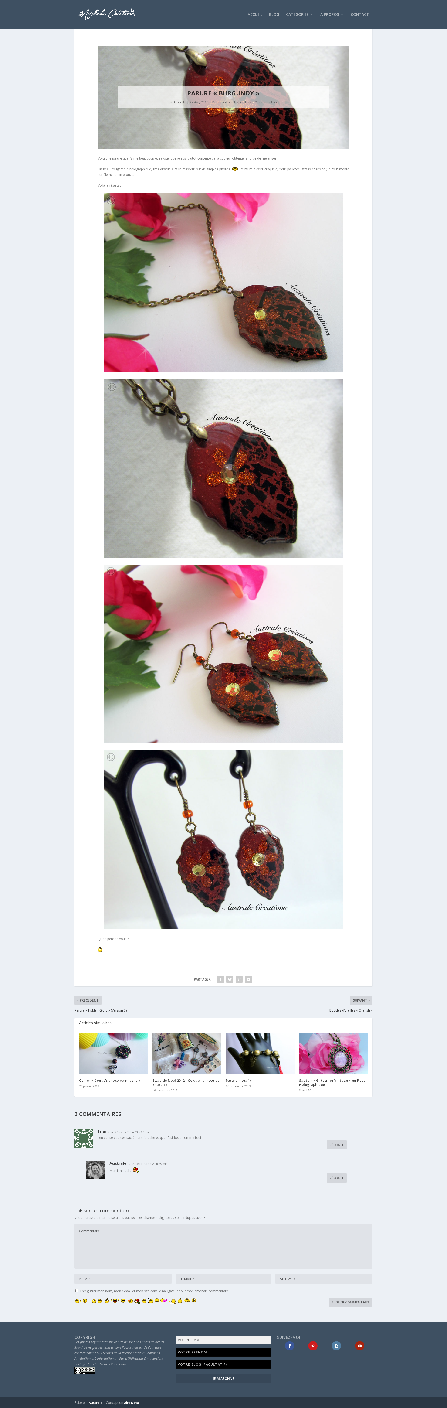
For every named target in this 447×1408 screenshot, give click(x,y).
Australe (179, 102)
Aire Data (131, 1403)
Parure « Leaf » (239, 1080)
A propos (329, 15)
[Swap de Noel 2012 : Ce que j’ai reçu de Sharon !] (186, 1053)
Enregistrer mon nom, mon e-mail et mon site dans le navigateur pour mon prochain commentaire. (155, 1291)
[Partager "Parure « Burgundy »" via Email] (248, 979)
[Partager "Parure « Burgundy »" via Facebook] (220, 979)
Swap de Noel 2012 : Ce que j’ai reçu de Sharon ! (186, 1082)
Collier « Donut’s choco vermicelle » (109, 1080)
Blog (274, 15)
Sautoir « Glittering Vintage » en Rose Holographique (332, 1082)
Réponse (336, 1145)
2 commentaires (267, 102)
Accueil (255, 15)
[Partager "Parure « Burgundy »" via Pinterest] (239, 979)
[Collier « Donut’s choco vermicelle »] (113, 1053)
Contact (360, 15)
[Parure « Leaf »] (260, 1053)
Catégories (297, 15)
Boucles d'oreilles (225, 102)
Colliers (245, 102)
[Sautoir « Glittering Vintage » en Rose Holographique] (333, 1053)
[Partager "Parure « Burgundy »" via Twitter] (229, 979)
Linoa (103, 1131)
